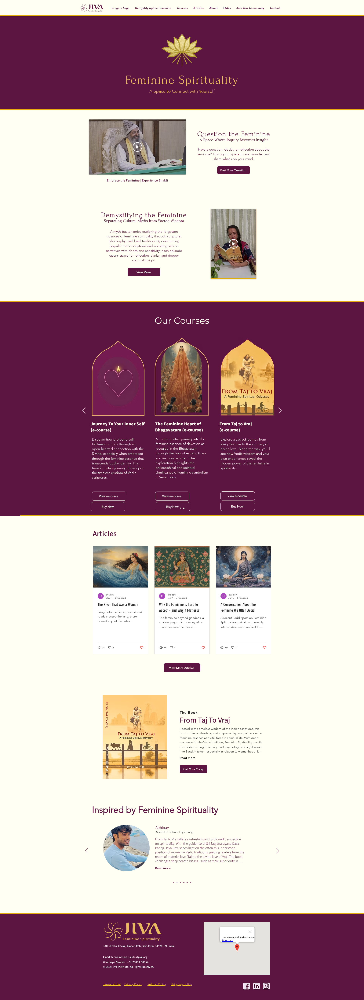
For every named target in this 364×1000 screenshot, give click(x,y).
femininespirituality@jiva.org (129, 956)
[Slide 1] (183, 508)
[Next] (280, 411)
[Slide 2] (177, 882)
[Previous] (84, 411)
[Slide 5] (187, 882)
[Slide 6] (190, 882)
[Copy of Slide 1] (180, 508)
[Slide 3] (180, 882)
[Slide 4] (183, 882)
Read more (187, 758)
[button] (182, 7)
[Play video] (137, 147)
